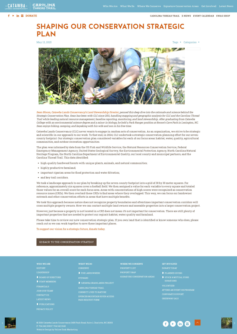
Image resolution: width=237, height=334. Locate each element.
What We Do (85, 264)
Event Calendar (203, 15)
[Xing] (27, 15)
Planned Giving (173, 273)
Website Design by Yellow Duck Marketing (56, 329)
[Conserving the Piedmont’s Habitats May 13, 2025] (229, 323)
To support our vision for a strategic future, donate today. (70, 229)
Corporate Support (173, 294)
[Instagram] (22, 15)
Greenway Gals (170, 298)
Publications (46, 304)
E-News (186, 15)
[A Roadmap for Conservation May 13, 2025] (8, 323)
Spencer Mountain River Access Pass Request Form (96, 298)
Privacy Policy (44, 309)
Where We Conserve (131, 264)
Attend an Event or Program (178, 290)
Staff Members (47, 281)
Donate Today (169, 268)
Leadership (42, 272)
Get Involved (169, 264)
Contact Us (42, 295)
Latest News (43, 299)
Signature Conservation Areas (137, 276)
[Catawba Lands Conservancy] (30, 6)
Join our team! (44, 291)
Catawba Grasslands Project (97, 283)
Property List (128, 268)
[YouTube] (13, 15)
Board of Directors (50, 277)
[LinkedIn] (18, 15)
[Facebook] (9, 15)
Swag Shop (223, 15)
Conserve (83, 268)
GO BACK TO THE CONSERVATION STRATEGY (66, 242)
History (41, 268)
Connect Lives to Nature (92, 292)
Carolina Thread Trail (165, 15)
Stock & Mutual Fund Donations (177, 279)
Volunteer (168, 285)
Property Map (128, 272)
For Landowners (90, 273)
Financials (42, 286)
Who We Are (43, 264)
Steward (83, 278)
